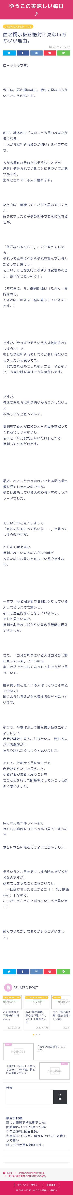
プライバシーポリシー (28, 1185)
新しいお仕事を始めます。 (25, 1145)
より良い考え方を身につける (18, 26)
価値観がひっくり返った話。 (27, 1127)
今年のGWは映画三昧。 (23, 1131)
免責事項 (51, 1185)
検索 (9, 1088)
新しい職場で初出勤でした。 (27, 1122)
